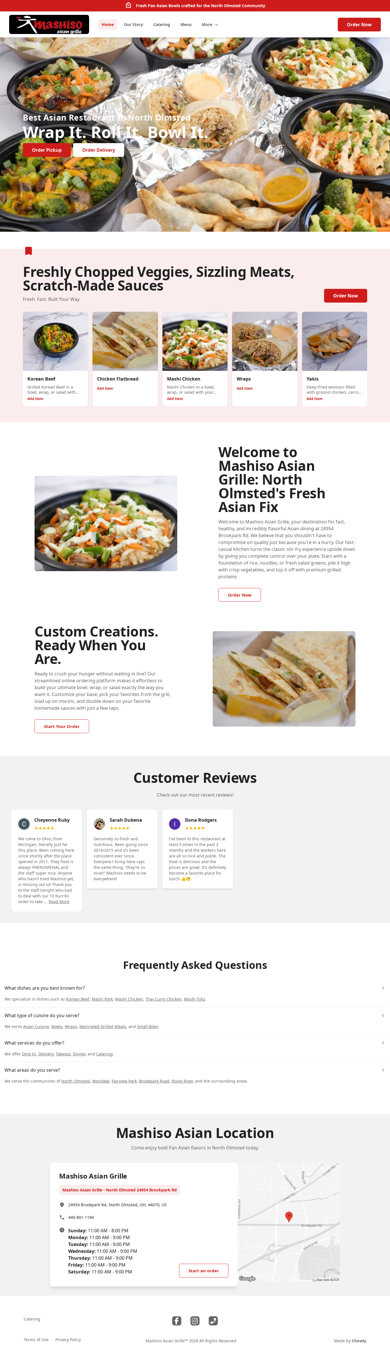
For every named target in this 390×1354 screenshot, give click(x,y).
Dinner (79, 1054)
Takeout (63, 1054)
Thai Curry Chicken (163, 999)
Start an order (203, 1270)
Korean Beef (77, 999)
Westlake (100, 1081)
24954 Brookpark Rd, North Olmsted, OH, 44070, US (117, 1204)
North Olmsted (75, 1081)
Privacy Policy (68, 1339)
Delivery (45, 1054)
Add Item (35, 398)
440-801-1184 (81, 1217)
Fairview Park (124, 1081)
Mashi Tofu (194, 999)
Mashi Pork (102, 999)
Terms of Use (36, 1339)
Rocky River (182, 1081)
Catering (104, 1054)
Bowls (57, 1026)
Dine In (29, 1054)
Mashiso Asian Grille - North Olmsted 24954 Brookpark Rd (120, 1190)
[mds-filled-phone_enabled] (213, 1320)
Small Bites (147, 1026)
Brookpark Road (154, 1081)
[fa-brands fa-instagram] (195, 1320)
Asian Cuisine (36, 1026)
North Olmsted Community (238, 5)
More (207, 24)
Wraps (71, 1026)
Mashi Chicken (129, 999)
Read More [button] (59, 901)
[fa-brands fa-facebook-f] (176, 1320)
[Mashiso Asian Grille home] (49, 24)
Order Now (359, 24)
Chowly (359, 1340)
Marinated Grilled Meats (102, 1026)
